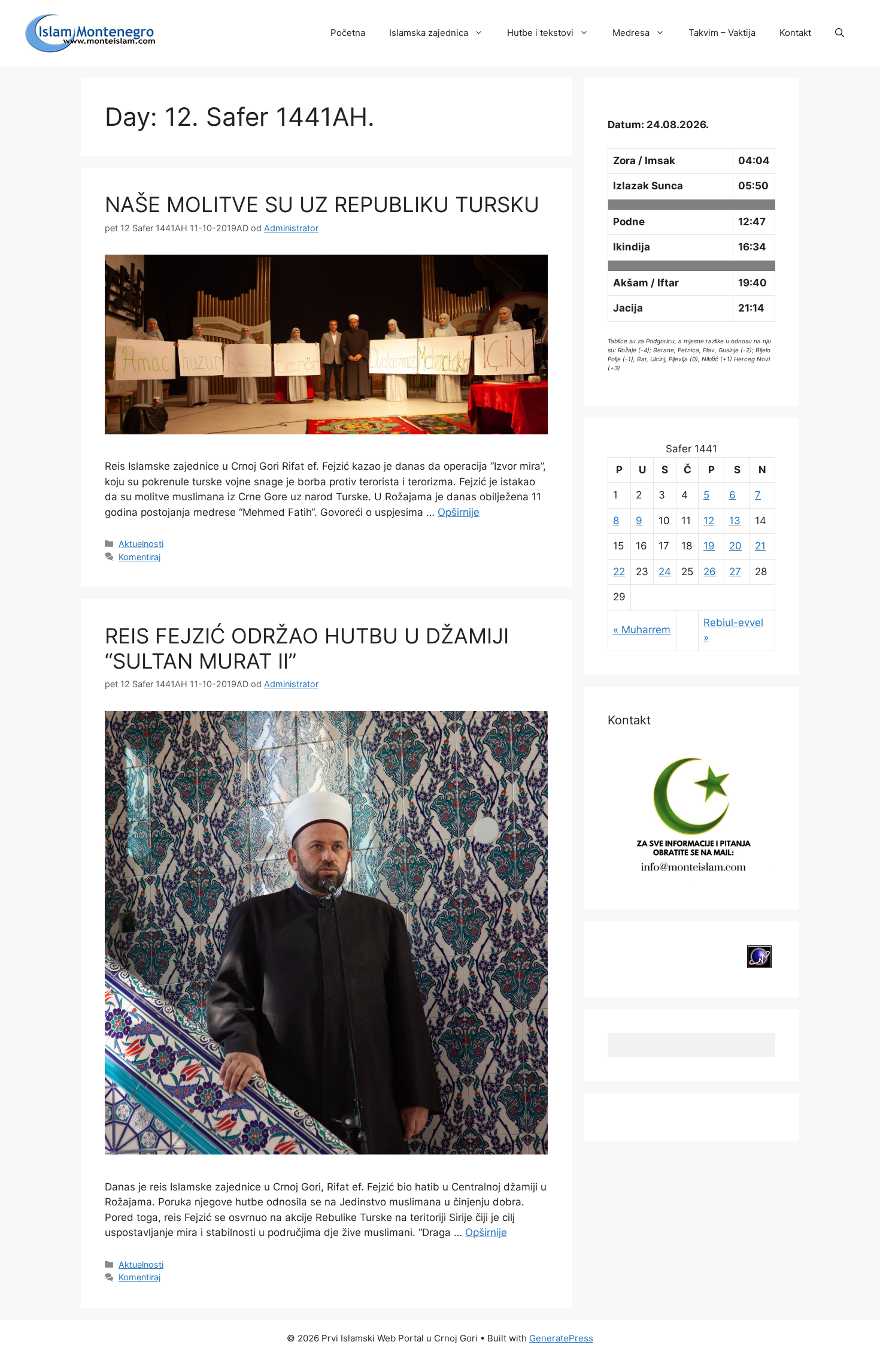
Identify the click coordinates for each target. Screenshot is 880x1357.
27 (735, 572)
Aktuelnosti (141, 544)
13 (735, 521)
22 (619, 572)
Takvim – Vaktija (721, 32)
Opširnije (459, 512)
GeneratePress (561, 1338)
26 (709, 572)
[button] (839, 33)
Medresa (631, 32)
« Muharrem (641, 630)
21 (760, 546)
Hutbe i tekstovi (540, 32)
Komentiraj (139, 557)
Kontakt (795, 32)
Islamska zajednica (428, 32)
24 (665, 572)
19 (709, 546)
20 (735, 546)
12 (708, 521)
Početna (347, 32)
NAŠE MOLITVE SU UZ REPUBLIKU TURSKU (322, 204)
